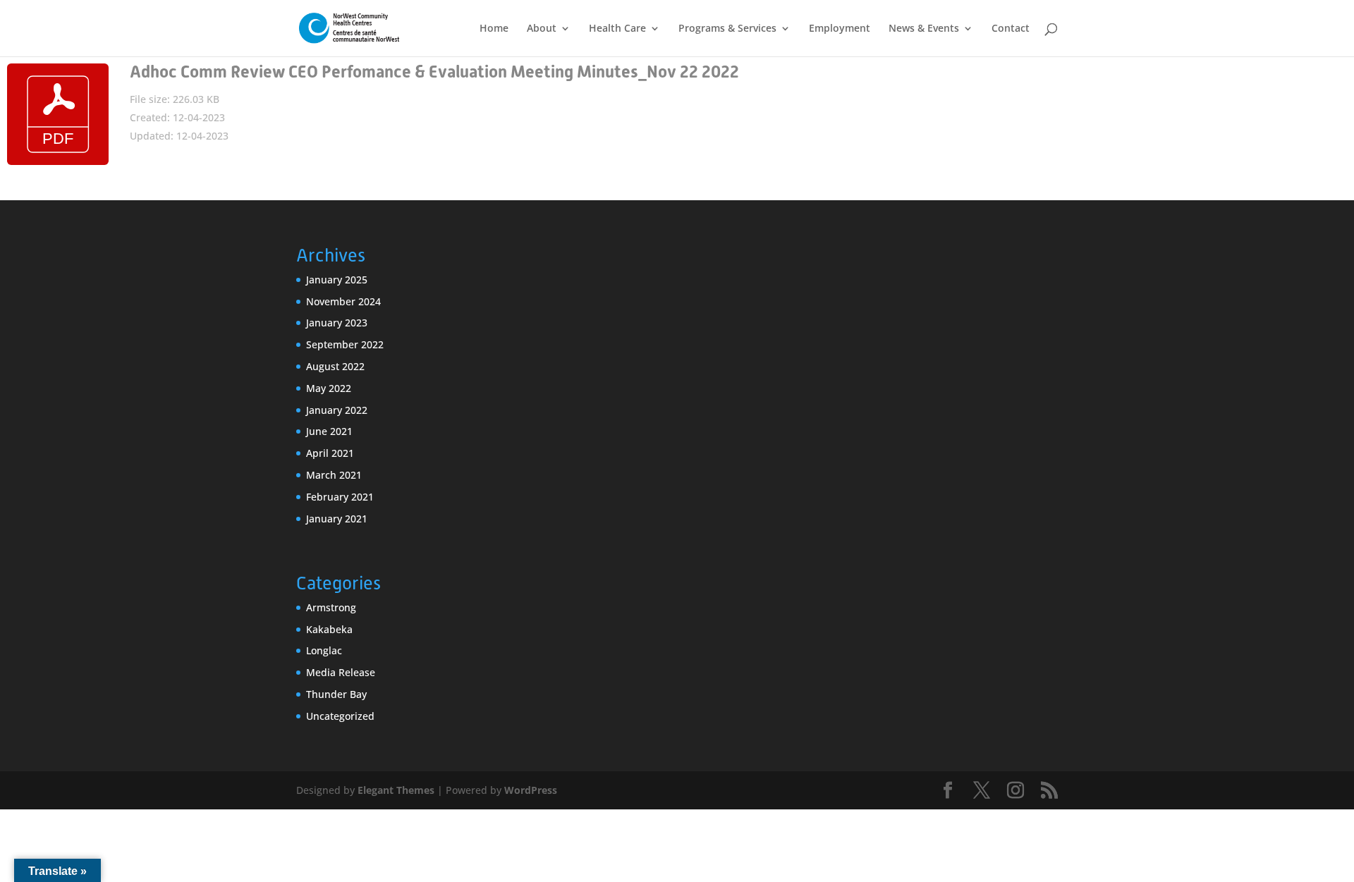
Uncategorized (340, 716)
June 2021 (329, 431)
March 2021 (334, 475)
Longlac (324, 650)
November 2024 (343, 301)
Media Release (340, 672)
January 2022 (336, 410)
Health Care (617, 29)
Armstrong (331, 607)
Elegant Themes (396, 790)
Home (494, 29)
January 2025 (336, 279)
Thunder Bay (336, 694)
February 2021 (340, 496)
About (541, 29)
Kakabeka (329, 629)
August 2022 (335, 366)
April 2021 (330, 453)
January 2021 (336, 518)
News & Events (924, 29)
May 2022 (328, 388)
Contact (1011, 29)
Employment (839, 29)
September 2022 (345, 344)
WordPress (530, 790)
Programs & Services (727, 29)
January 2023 (336, 322)
